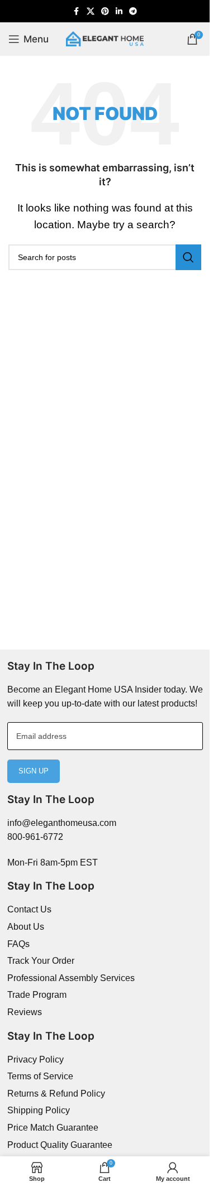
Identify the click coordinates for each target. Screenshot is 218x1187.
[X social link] (90, 11)
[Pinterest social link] (105, 11)
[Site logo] (105, 38)
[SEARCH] (188, 257)
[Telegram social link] (133, 11)
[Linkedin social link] (119, 11)
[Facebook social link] (76, 11)
